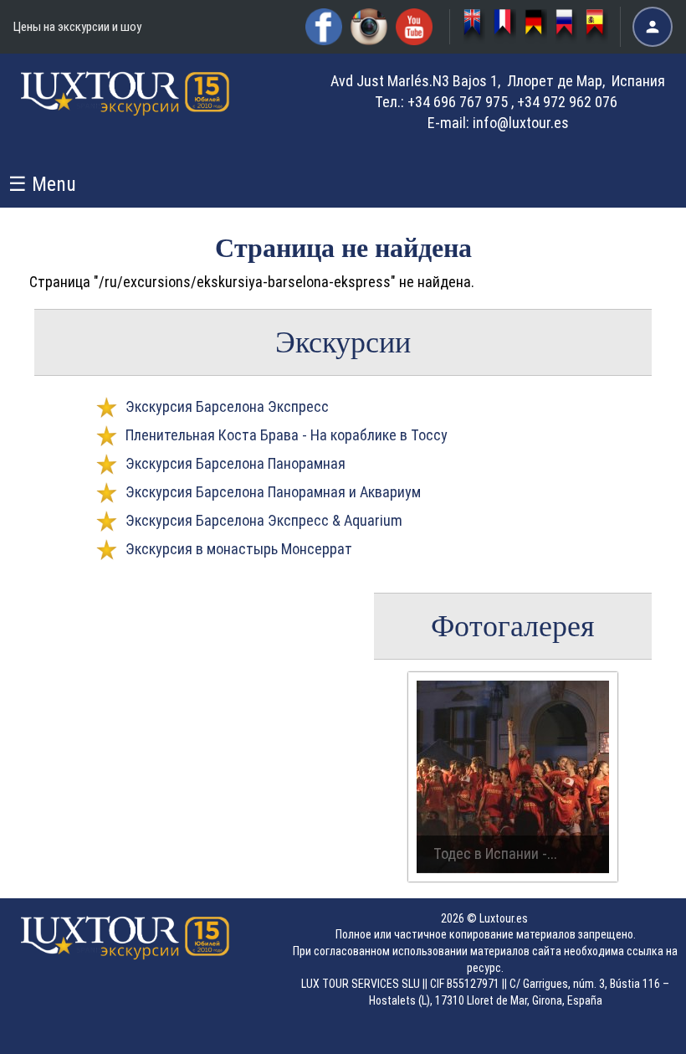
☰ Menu (42, 184)
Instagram (369, 26)
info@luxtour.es (521, 122)
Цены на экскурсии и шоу (77, 26)
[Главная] (125, 108)
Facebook (323, 26)
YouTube (414, 26)
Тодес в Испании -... (495, 853)
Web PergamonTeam (634, 1031)
